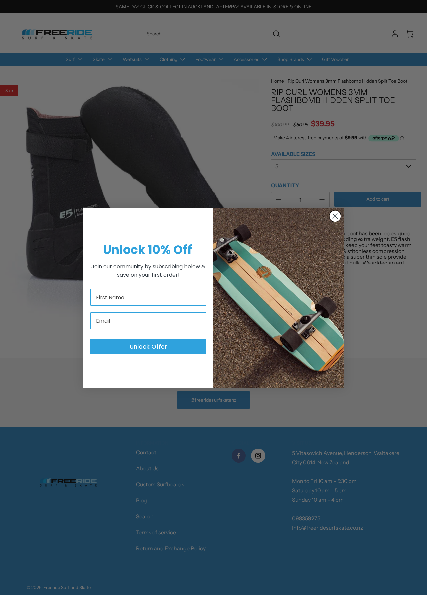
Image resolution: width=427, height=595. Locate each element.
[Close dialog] (335, 216)
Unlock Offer (148, 346)
